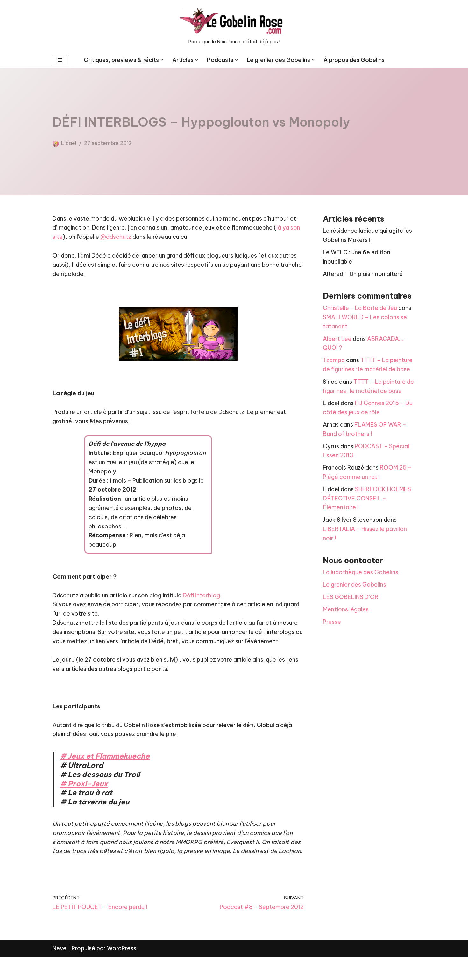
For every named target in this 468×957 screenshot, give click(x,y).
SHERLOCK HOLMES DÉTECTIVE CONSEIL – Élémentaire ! (367, 498)
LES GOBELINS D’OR (351, 597)
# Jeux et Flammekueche (105, 756)
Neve (60, 948)
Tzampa (334, 360)
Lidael (68, 143)
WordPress (121, 948)
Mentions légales (346, 609)
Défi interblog (201, 595)
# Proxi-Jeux (84, 783)
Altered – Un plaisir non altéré (363, 274)
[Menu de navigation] (60, 60)
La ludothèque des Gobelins (360, 572)
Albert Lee (337, 338)
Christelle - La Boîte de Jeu (360, 308)
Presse (332, 621)
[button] (161, 60)
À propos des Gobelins (354, 60)
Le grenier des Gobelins (354, 584)
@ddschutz (116, 236)
